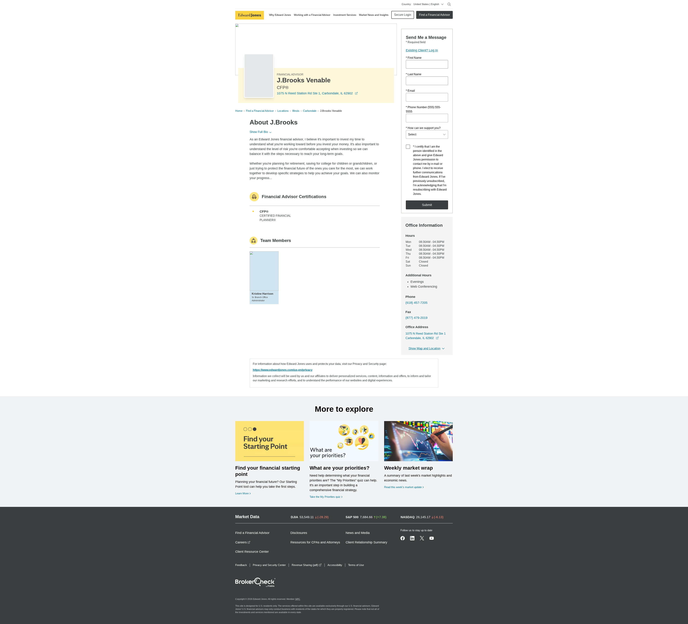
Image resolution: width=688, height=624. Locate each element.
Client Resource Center (252, 551)
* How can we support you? (423, 127)
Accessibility (335, 565)
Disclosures (298, 533)
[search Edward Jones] (449, 4)
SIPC (297, 599)
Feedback (241, 565)
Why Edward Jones (280, 14)
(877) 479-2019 (416, 317)
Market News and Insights (373, 14)
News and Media (358, 533)
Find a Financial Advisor (434, 14)
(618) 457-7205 (416, 302)
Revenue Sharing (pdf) (307, 565)
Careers (242, 542)
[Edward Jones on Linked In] (412, 538)
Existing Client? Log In (422, 50)
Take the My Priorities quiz (326, 496)
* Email (410, 90)
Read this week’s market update (403, 487)
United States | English (426, 4)
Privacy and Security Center (269, 565)
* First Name (414, 57)
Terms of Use (356, 565)
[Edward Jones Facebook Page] (402, 538)
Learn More (243, 493)
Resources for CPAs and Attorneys (315, 542)
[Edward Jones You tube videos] (431, 538)
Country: (406, 4)
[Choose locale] (442, 4)
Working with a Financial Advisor (312, 14)
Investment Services (344, 14)
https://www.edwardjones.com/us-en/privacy (282, 369)
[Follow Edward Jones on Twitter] (422, 538)
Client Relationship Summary (366, 542)
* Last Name (413, 74)
